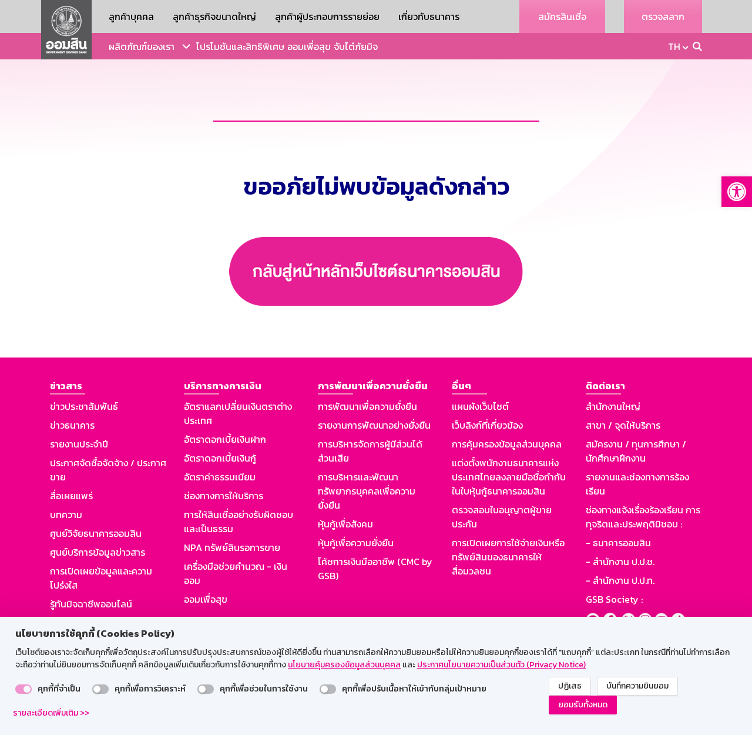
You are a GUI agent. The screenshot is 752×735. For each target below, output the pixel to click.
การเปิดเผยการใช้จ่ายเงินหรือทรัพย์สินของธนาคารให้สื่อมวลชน (508, 557)
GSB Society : (614, 599)
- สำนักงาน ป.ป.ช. (620, 561)
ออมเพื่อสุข (309, 46)
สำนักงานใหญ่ (613, 406)
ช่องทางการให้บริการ (223, 496)
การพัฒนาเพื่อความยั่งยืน (367, 406)
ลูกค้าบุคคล (131, 16)
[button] (736, 191)
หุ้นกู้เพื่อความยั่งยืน (356, 543)
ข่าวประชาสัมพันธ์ (84, 406)
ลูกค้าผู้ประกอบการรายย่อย (327, 16)
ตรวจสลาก (663, 16)
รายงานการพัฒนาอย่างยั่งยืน (374, 425)
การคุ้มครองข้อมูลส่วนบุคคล (507, 444)
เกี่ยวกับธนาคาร (428, 16)
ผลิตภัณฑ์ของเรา (141, 46)
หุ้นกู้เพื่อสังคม (345, 524)
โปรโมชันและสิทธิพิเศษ (240, 46)
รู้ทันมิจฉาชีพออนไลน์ (91, 604)
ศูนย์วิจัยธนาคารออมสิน (96, 533)
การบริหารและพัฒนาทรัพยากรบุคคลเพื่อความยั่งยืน (366, 491)
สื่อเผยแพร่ (71, 496)
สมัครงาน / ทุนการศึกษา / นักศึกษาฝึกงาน (636, 451)
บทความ (66, 514)
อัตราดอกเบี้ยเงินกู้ (220, 458)
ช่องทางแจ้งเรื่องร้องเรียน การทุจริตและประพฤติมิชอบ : (643, 517)
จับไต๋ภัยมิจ (356, 46)
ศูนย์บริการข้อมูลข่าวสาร (97, 552)
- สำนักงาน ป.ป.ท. (620, 580)
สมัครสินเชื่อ (562, 16)
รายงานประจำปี (79, 444)
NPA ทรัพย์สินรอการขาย (232, 547)
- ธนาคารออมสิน (618, 543)
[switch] (23, 689)
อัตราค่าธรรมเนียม (220, 477)
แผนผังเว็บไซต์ (480, 406)
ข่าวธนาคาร (72, 425)
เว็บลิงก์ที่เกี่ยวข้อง (487, 425)
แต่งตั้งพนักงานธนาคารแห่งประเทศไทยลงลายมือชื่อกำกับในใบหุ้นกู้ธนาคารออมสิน (509, 477)
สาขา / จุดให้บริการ (623, 425)
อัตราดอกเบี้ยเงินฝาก (225, 439)
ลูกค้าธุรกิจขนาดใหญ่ (214, 16)
